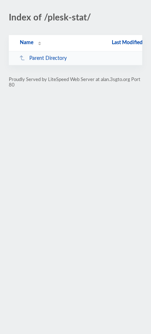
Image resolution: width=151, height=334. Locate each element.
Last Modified (127, 42)
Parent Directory (48, 58)
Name (26, 42)
